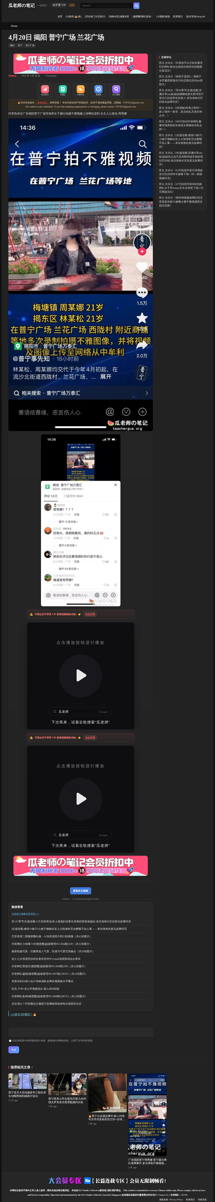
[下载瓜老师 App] (72, 5)
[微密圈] (98, 90)
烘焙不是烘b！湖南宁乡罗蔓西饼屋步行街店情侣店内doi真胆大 (181, 80)
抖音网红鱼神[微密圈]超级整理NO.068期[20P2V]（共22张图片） (50, 996)
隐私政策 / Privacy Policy (171, 1199)
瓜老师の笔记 (21, 5)
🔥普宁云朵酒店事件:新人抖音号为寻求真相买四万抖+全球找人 (106, 1119)
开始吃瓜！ (13, 76)
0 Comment (50, 76)
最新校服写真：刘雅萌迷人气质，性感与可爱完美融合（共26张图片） (53, 951)
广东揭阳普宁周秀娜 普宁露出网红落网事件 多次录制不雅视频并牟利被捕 (147, 1163)
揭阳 (12, 45)
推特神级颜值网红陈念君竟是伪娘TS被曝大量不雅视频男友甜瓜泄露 (181, 201)
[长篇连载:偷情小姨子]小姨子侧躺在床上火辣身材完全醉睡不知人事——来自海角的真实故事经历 (69, 928)
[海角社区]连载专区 (119, 16)
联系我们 (178, 16)
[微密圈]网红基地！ (143, 16)
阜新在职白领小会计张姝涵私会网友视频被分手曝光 (42, 981)
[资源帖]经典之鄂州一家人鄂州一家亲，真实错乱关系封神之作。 (180, 111)
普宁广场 (30, 45)
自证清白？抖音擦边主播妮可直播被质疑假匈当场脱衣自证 (46, 1003)
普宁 (20, 45)
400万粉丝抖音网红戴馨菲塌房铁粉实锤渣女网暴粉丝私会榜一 (180, 125)
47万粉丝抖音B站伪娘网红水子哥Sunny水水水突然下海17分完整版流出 (181, 188)
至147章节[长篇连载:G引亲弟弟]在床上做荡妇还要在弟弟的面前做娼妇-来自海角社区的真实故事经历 (71, 921)
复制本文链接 (80, 890)
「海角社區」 (42, 102)
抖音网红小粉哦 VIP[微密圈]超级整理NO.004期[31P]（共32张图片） (52, 943)
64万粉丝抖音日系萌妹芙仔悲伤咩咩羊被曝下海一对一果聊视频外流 (181, 174)
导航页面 (202, 1199)
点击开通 (90, 614)
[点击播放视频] (80, 675)
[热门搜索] (116, 90)
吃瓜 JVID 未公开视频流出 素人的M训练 (35, 988)
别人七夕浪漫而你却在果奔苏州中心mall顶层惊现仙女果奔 (46, 958)
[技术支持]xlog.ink (195, 16)
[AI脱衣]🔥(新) (73, 16)
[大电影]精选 (163, 16)
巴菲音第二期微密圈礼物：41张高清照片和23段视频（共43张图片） (52, 936)
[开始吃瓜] (81, 90)
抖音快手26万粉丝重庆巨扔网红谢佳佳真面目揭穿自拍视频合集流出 (181, 66)
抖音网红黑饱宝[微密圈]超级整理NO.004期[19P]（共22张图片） (49, 966)
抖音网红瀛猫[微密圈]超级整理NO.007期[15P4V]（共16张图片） (50, 973)
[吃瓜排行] (45, 90)
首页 (60, 16)
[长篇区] (63, 90)
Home (14, 26)
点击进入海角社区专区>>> (25, 914)
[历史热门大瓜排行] (95, 16)
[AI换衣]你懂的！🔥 (23, 1014)
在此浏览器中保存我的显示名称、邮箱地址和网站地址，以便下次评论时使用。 (53, 1040)
